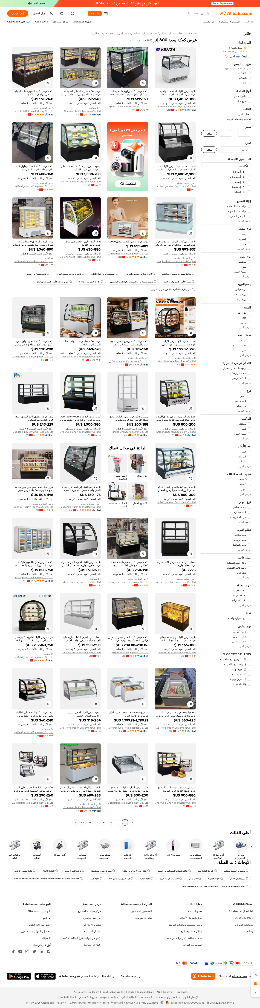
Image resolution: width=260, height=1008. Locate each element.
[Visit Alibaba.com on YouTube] (20, 951)
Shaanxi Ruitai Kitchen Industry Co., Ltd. (32, 111)
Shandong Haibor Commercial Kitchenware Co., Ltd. (80, 111)
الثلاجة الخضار (48, 871)
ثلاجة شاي (193, 878)
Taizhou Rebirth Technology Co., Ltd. (33, 506)
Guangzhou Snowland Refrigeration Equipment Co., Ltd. (175, 582)
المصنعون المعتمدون (141, 911)
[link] (255, 974)
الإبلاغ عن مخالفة (92, 944)
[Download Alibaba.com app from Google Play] (19, 976)
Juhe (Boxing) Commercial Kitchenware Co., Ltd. (127, 361)
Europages (181, 991)
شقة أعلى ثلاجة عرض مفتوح (134, 871)
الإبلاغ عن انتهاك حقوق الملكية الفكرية (82, 938)
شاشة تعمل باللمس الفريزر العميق (172, 871)
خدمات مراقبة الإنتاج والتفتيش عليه (184, 938)
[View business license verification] (162, 1002)
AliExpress (79, 991)
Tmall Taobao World (112, 991)
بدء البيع (47, 918)
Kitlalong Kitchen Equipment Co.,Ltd (176, 431)
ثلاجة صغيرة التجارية (23, 871)
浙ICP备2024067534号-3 (220, 1002)
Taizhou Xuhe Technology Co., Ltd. (177, 652)
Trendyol (167, 991)
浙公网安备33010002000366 (187, 1002)
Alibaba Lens (239, 976)
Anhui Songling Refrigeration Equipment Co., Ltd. (32, 186)
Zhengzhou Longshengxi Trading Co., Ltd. (127, 106)
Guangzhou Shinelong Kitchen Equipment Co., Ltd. (32, 577)
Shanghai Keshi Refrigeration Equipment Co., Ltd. (127, 253)
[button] (106, 13)
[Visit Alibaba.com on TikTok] (13, 951)
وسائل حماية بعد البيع (191, 931)
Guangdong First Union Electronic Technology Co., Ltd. (80, 356)
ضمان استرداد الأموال (191, 918)
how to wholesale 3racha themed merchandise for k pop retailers (46, 878)
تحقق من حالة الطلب (40, 924)
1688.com (93, 991)
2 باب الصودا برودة (73, 871)
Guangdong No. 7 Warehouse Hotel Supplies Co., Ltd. (127, 727)
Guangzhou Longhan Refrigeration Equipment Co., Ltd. (175, 186)
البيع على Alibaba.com (39, 911)
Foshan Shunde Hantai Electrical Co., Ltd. (32, 261)
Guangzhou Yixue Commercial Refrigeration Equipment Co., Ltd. (175, 502)
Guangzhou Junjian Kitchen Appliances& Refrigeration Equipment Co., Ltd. (80, 181)
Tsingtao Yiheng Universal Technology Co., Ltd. (127, 582)
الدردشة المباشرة (92, 918)
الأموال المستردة (92, 931)
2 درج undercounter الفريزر (138, 274)
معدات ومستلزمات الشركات (169, 33)
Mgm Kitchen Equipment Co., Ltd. (130, 652)
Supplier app (128, 976)
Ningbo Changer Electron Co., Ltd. (129, 431)
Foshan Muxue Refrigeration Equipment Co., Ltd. (32, 657)
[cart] (61, 14)
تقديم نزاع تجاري (92, 924)
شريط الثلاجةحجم (205, 871)
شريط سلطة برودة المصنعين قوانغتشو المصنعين (131, 281)
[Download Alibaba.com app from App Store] (45, 976)
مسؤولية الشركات (243, 924)
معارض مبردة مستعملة (101, 871)
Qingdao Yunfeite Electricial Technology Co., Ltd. (80, 652)
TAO (157, 991)
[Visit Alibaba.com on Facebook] (48, 951)
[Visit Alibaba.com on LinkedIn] (41, 951)
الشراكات (46, 938)
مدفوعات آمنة (195, 911)
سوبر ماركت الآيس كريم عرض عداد (52, 281)
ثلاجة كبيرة (94, 878)
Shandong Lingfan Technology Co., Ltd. (80, 506)
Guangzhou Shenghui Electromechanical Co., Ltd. (175, 261)
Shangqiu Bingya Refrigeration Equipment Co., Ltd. (175, 727)
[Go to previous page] (132, 822)
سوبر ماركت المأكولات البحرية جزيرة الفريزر (171, 289)
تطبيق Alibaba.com (69, 976)
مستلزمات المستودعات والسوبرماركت (129, 33)
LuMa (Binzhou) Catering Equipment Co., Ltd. (80, 582)
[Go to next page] (75, 822)
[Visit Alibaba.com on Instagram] (27, 951)
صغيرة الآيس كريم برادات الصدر (177, 281)
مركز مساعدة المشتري (89, 911)
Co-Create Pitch (244, 918)
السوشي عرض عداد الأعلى (103, 274)
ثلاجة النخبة (145, 878)
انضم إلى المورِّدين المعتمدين (36, 931)
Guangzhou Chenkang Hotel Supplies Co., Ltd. (80, 256)
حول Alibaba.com (243, 903)
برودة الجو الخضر (237, 878)
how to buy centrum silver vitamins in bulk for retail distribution (213, 886)
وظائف (249, 931)
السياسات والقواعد (192, 944)
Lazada (130, 991)
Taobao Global (144, 991)
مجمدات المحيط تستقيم (234, 871)
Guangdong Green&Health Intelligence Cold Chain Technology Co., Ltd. (80, 431)
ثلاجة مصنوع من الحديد (36, 274)
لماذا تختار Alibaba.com (241, 911)
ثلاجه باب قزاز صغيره (169, 878)
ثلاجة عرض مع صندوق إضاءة (68, 274)
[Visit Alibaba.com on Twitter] (34, 951)
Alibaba (193, 33)
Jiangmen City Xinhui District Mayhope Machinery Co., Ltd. (175, 361)
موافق (209, 133)
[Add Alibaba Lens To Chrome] (203, 976)
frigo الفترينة (213, 878)
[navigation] (226, 428)
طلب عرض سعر (143, 918)
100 (83, 822)
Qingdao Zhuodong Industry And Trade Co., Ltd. (32, 431)
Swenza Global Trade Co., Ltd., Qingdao (175, 106)
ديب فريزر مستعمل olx (119, 878)
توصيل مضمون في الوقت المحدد (185, 924)
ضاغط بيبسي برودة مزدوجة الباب (176, 274)
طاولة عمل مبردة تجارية (89, 281)
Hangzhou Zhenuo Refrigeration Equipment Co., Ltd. (32, 356)
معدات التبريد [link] (97, 33)
